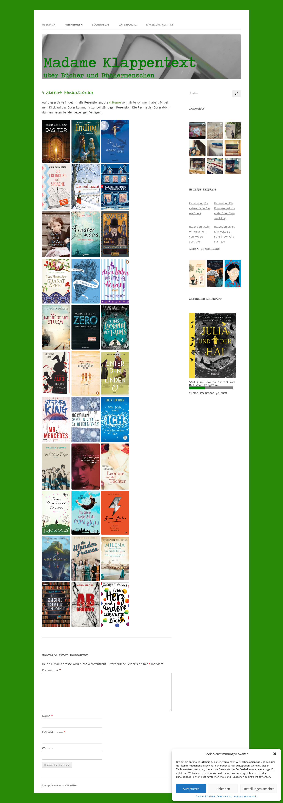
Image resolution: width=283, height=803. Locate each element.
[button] (275, 754)
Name (47, 716)
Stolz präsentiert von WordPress (60, 785)
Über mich (49, 24)
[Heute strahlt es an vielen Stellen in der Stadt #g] (197, 166)
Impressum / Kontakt (245, 796)
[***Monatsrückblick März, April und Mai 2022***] (233, 148)
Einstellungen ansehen (259, 789)
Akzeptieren (191, 789)
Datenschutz (224, 796)
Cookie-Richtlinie (205, 796)
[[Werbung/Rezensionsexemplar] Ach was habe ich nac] (197, 148)
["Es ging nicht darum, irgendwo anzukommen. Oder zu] (215, 130)
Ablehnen (223, 789)
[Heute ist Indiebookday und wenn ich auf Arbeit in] (215, 166)
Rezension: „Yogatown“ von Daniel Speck (199, 208)
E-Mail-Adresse (53, 732)
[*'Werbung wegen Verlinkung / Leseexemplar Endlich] (197, 130)
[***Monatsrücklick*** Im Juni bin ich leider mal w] (215, 148)
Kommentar (51, 670)
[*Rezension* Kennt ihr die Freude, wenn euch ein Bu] (233, 166)
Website (47, 748)
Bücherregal (100, 24)
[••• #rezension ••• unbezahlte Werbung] (233, 130)
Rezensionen (74, 24)
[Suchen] (236, 93)
